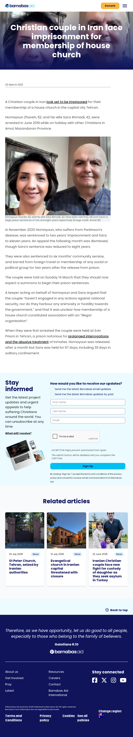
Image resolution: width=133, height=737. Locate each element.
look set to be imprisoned (67, 102)
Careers (54, 678)
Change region (109, 711)
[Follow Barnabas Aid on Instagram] (113, 680)
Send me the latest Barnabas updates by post (84, 394)
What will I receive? (18, 433)
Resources (56, 672)
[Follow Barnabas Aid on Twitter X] (104, 680)
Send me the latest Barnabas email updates (82, 389)
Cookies (68, 716)
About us (11, 672)
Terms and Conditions (13, 718)
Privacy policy (45, 718)
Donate (110, 6)
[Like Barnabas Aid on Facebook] (94, 680)
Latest (9, 691)
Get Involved (14, 678)
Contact (55, 684)
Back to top (116, 610)
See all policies (83, 718)
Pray (8, 684)
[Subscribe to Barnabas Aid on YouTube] (123, 680)
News (36, 554)
